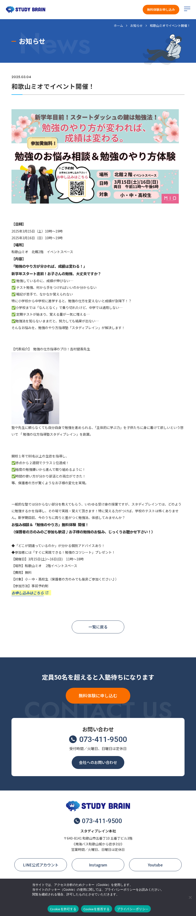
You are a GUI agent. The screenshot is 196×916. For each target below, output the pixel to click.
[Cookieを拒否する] (190, 897)
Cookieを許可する (63, 909)
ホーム (118, 25)
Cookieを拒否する (96, 909)
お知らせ (136, 25)
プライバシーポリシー (133, 909)
